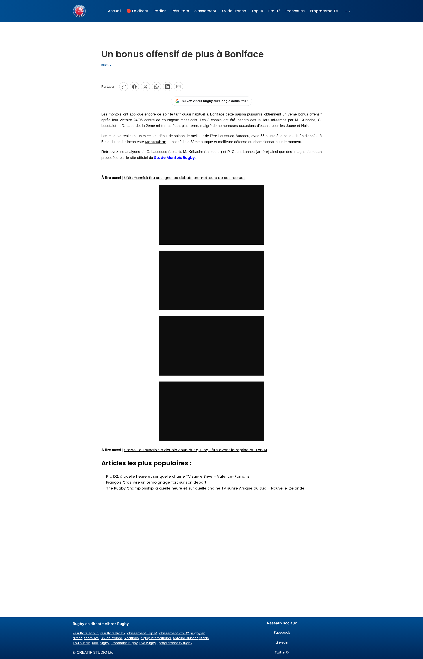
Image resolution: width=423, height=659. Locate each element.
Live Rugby (147, 643)
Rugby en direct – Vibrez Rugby (101, 624)
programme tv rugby (175, 643)
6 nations (131, 638)
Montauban (155, 141)
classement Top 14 (142, 633)
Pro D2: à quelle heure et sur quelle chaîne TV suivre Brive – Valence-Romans (175, 476)
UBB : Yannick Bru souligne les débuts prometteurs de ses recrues (184, 177)
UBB (95, 643)
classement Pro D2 (174, 633)
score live (91, 638)
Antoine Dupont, (186, 638)
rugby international (156, 638)
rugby (104, 643)
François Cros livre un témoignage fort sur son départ (153, 482)
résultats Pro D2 (112, 633)
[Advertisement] (211, 526)
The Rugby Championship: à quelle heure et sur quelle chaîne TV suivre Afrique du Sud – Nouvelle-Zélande (202, 488)
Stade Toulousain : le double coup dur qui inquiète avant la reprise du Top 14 (195, 449)
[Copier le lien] (123, 86)
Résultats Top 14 (86, 633)
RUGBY (106, 65)
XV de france (111, 638)
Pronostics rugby (124, 643)
